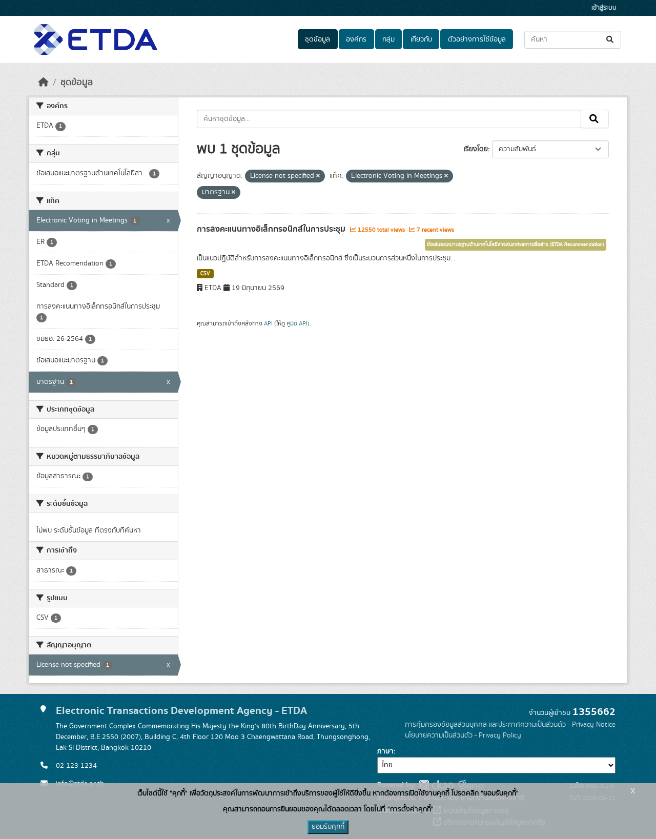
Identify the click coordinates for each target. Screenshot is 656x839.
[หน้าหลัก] (43, 82)
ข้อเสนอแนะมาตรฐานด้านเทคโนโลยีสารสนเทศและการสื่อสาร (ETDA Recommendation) (515, 244)
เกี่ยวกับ (421, 39)
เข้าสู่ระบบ (604, 8)
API (268, 323)
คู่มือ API (297, 323)
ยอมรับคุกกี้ (328, 827)
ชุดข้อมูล (317, 39)
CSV (205, 274)
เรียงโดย (476, 149)
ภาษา (385, 751)
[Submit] (611, 40)
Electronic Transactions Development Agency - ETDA (181, 710)
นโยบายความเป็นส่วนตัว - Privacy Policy (463, 735)
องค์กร (356, 39)
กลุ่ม (388, 39)
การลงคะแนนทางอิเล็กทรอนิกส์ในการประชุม (272, 229)
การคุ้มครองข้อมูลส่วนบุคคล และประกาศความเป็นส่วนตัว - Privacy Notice (510, 725)
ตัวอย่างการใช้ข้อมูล (477, 39)
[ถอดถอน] (318, 176)
